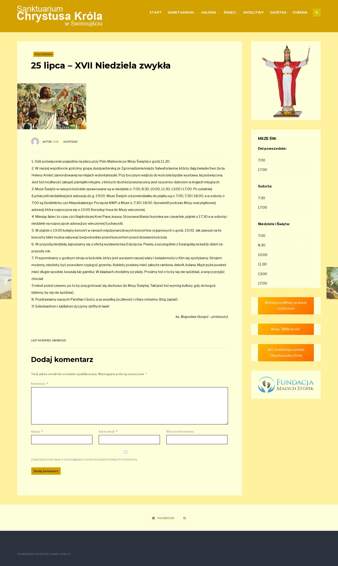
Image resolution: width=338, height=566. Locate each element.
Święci (230, 12)
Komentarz (39, 383)
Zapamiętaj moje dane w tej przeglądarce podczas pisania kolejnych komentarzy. (84, 459)
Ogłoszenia (43, 54)
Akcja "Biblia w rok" (286, 329)
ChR (56, 141)
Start (155, 12)
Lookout (65, 554)
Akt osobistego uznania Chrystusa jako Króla (285, 353)
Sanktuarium (181, 12)
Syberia (299, 12)
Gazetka (278, 12)
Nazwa (37, 431)
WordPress (43, 554)
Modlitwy (253, 12)
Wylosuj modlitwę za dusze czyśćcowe (286, 306)
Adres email (108, 431)
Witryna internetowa (180, 431)
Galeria (208, 12)
